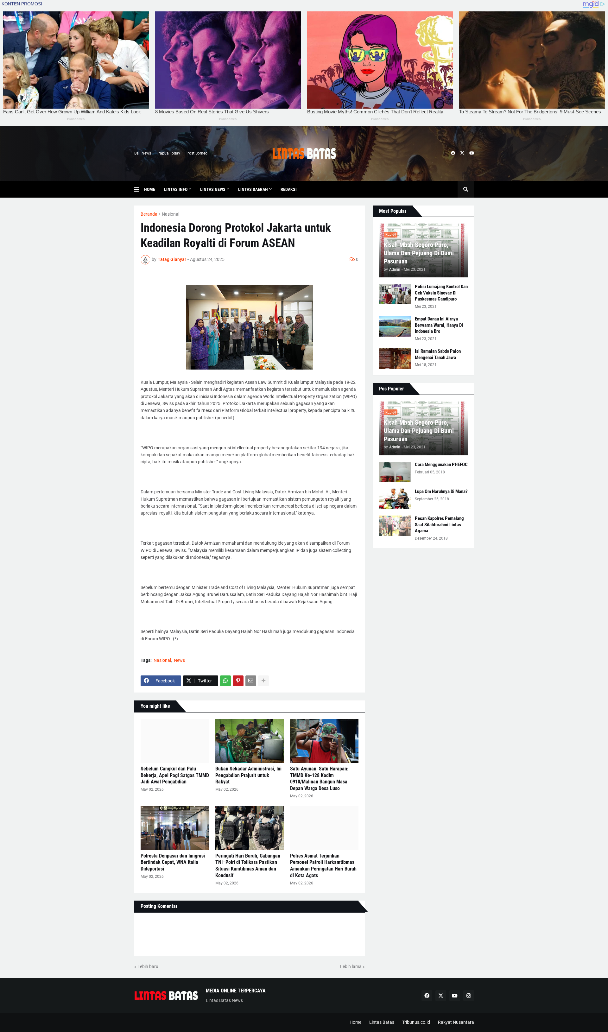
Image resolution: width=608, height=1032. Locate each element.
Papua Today (168, 153)
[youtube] (471, 153)
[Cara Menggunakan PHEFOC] (395, 472)
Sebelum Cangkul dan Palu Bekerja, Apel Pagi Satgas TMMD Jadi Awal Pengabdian (175, 775)
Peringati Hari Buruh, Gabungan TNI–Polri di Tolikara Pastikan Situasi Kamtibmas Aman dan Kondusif (247, 865)
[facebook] (453, 153)
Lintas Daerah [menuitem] (253, 189)
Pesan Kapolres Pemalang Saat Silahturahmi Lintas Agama (439, 525)
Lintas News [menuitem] (212, 189)
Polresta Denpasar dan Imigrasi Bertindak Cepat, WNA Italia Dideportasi (173, 862)
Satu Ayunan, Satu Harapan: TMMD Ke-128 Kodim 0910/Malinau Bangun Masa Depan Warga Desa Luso (319, 778)
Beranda (149, 214)
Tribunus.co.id (416, 1022)
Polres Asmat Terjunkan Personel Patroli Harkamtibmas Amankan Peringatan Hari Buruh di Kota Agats (323, 865)
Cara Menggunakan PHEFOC (441, 464)
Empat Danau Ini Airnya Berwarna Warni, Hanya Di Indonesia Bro (439, 325)
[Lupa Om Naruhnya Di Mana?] (395, 499)
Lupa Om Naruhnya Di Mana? (441, 491)
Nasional (170, 214)
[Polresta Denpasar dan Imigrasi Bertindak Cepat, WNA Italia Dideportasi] (175, 828)
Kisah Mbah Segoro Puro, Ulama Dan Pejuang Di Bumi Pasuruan (419, 253)
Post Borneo (197, 153)
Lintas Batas (381, 1022)
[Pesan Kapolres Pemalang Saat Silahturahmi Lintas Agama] (395, 526)
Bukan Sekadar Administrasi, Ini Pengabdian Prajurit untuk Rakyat (248, 775)
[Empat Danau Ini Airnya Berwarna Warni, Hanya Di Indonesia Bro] (395, 326)
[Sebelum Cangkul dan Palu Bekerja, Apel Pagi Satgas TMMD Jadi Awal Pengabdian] (175, 741)
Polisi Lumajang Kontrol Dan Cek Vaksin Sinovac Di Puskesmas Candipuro (441, 293)
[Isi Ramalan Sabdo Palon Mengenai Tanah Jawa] (395, 358)
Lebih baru (147, 966)
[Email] (250, 680)
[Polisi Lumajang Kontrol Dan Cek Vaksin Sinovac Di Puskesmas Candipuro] (395, 294)
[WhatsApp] (225, 680)
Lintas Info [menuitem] (175, 189)
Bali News (142, 153)
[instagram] (468, 995)
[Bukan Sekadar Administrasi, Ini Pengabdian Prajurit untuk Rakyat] (249, 741)
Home (355, 1022)
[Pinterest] (238, 680)
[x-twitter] (462, 153)
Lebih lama (351, 966)
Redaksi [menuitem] (289, 189)
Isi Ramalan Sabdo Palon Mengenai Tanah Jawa (438, 354)
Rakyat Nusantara (456, 1022)
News (179, 660)
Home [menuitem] (149, 189)
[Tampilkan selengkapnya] (263, 680)
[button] (139, 189)
